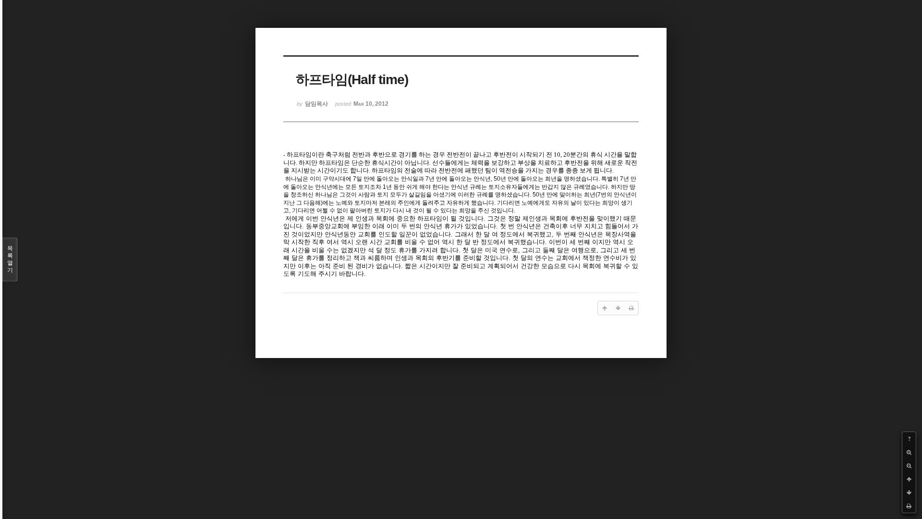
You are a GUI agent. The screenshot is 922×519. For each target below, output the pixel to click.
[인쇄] (909, 506)
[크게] (909, 452)
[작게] (909, 465)
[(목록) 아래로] (909, 492)
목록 (10, 259)
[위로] (909, 479)
